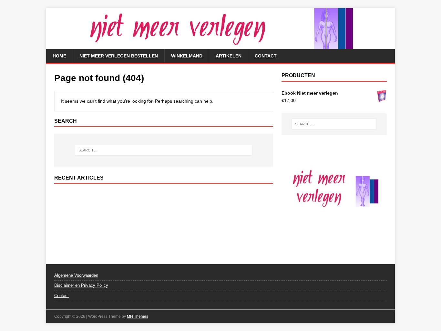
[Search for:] (163, 150)
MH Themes (137, 316)
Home (59, 55)
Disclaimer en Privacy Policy (81, 285)
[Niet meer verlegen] (199, 45)
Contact (266, 55)
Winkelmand (186, 55)
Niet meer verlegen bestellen (118, 55)
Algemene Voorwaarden (76, 275)
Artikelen (228, 55)
